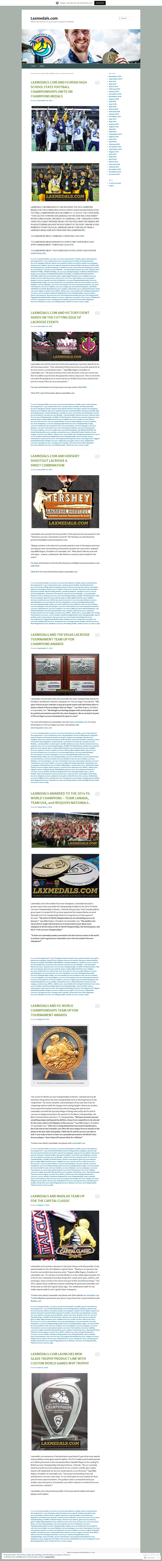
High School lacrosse (74, 276)
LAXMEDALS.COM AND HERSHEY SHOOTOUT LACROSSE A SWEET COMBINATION (55, 460)
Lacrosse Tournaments (86, 428)
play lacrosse (70, 769)
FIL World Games (92, 272)
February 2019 (114, 89)
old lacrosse (65, 291)
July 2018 (112, 101)
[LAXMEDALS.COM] (65, 151)
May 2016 (112, 132)
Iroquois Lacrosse (57, 750)
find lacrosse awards (38, 274)
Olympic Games (36, 769)
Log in (111, 186)
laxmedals (80, 763)
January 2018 (114, 114)
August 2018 (114, 99)
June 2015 (112, 139)
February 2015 (114, 144)
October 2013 (114, 174)
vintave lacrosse (75, 299)
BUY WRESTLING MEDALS (54, 962)
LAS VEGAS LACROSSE (85, 430)
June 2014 (113, 154)
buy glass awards (44, 263)
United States (73, 776)
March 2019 (113, 87)
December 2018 (115, 94)
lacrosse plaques (44, 284)
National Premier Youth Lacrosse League (66, 1532)
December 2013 (115, 169)
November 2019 (115, 76)
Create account (115, 183)
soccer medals (43, 293)
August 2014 (114, 152)
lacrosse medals (84, 282)
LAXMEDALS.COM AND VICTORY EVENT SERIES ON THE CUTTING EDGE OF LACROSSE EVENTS (60, 317)
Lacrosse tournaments (65, 259)
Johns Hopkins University (79, 750)
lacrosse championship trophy (81, 424)
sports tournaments (89, 259)
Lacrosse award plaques (74, 421)
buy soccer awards (55, 265)
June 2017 (112, 119)
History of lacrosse (82, 748)
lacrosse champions (58, 280)
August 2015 (114, 137)
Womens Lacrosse (45, 302)
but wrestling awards (46, 587)
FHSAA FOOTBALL (37, 272)
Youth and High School (85, 780)
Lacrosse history (37, 759)
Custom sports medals (58, 744)
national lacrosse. (74, 289)
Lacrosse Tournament (60, 284)
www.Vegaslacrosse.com (41, 728)
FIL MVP (82, 272)
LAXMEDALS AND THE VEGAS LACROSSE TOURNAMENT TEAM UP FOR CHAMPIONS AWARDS (60, 639)
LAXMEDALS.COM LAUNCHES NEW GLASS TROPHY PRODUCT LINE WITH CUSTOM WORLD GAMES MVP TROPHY (60, 1358)
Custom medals (43, 259)
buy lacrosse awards (59, 263)
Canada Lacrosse (65, 267)
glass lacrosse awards (47, 276)
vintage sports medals (60, 299)
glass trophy (61, 276)
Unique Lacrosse (57, 297)
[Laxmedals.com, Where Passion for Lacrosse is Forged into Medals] (65, 696)
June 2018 (113, 104)
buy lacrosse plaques (90, 263)
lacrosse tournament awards (80, 284)
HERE (82, 236)
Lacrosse (53, 259)
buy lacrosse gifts (74, 263)
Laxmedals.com (44, 18)
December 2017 (115, 117)
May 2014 (112, 157)
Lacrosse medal (53, 282)
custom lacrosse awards (54, 593)
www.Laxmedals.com (78, 722)
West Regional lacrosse (40, 623)
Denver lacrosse (82, 269)
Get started (100, 3)
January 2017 (114, 124)
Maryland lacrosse (54, 289)
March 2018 (113, 109)
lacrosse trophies (48, 287)
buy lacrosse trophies (39, 265)
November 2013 (115, 172)
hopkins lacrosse (89, 276)
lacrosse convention (74, 757)
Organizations (48, 769)
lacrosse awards (43, 280)
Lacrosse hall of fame (90, 757)
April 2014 (113, 159)
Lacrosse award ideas (74, 278)
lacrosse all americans (39, 752)
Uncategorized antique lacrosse (73, 295)
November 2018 (115, 96)
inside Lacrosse (36, 278)
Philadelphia (59, 769)
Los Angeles (35, 765)
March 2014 (113, 162)
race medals (75, 291)
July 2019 (112, 81)
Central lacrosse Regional (83, 267)
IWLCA (45, 278)
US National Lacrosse (46, 621)
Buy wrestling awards (53, 591)
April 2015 (113, 142)
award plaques (67, 735)
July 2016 (112, 129)
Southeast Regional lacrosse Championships (66, 293)
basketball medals (56, 1151)
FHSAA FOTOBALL (50, 272)
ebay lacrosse (94, 269)
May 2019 (112, 84)
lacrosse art (60, 278)
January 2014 (114, 167)
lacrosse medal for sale (69, 282)
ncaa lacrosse (49, 291)
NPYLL (57, 291)
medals (78, 259)
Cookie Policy (50, 1557)
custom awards (56, 742)
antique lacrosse (55, 735)
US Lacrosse (85, 297)
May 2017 (112, 122)
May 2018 (112, 107)
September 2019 (115, 79)
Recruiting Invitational (89, 291)
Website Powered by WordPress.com (81, 1553)
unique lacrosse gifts (73, 297)
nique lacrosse (77, 767)
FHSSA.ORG (41, 253)
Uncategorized (36, 261)
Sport (86, 772)
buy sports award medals (71, 265)
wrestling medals (58, 302)
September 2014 (115, 149)
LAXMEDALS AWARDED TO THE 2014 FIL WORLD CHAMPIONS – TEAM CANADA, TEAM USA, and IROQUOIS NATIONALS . (60, 798)
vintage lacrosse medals (72, 778)
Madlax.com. (37, 1301)
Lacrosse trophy (62, 287)
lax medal (42, 289)
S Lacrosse (95, 434)
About (42, 66)
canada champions (52, 267)
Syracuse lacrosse (53, 295)
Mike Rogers (66, 765)
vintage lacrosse (44, 299)
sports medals (89, 293)
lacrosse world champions (78, 287)
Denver (82, 744)
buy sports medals (88, 265)
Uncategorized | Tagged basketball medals (47, 619)
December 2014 (115, 147)
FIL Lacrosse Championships (68, 272)
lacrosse (52, 278)
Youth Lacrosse (72, 302)
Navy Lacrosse (54, 767)
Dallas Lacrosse (73, 744)
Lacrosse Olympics (82, 426)
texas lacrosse (72, 774)
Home (33, 66)
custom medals (69, 269)
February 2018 (114, 112)
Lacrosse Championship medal (77, 280)
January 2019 (114, 92)
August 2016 (114, 127)
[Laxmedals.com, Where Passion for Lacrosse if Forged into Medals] (60, 1053)
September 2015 (115, 134)
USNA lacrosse (43, 778)
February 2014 (114, 164)
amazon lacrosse (55, 261)
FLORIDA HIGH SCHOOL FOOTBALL (59, 274)
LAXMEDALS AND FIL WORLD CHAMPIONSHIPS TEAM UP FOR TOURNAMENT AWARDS (54, 1010)
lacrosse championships (56, 757)
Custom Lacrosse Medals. (53, 269)
